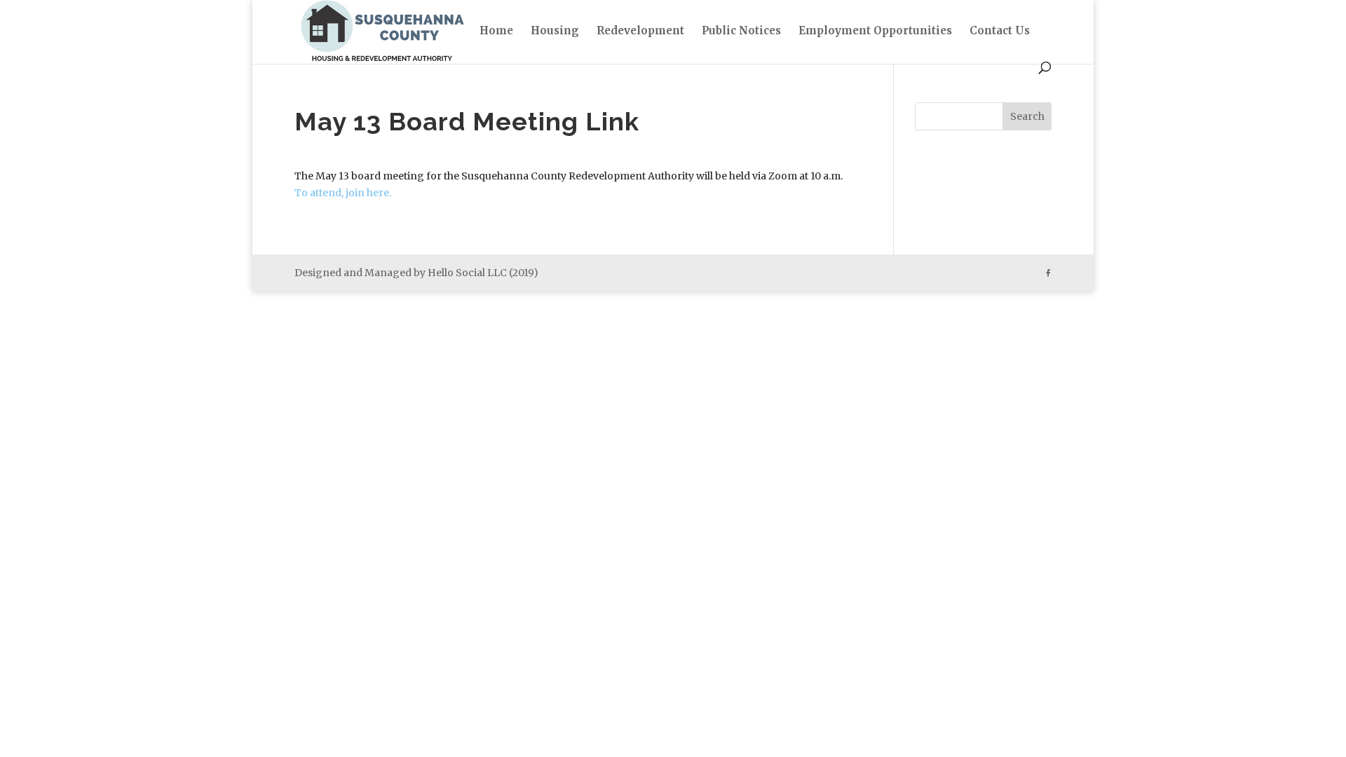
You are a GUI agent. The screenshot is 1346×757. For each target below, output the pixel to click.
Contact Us (1000, 31)
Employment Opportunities (875, 31)
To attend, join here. (342, 192)
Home (496, 31)
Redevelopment (640, 31)
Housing (555, 31)
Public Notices (741, 31)
